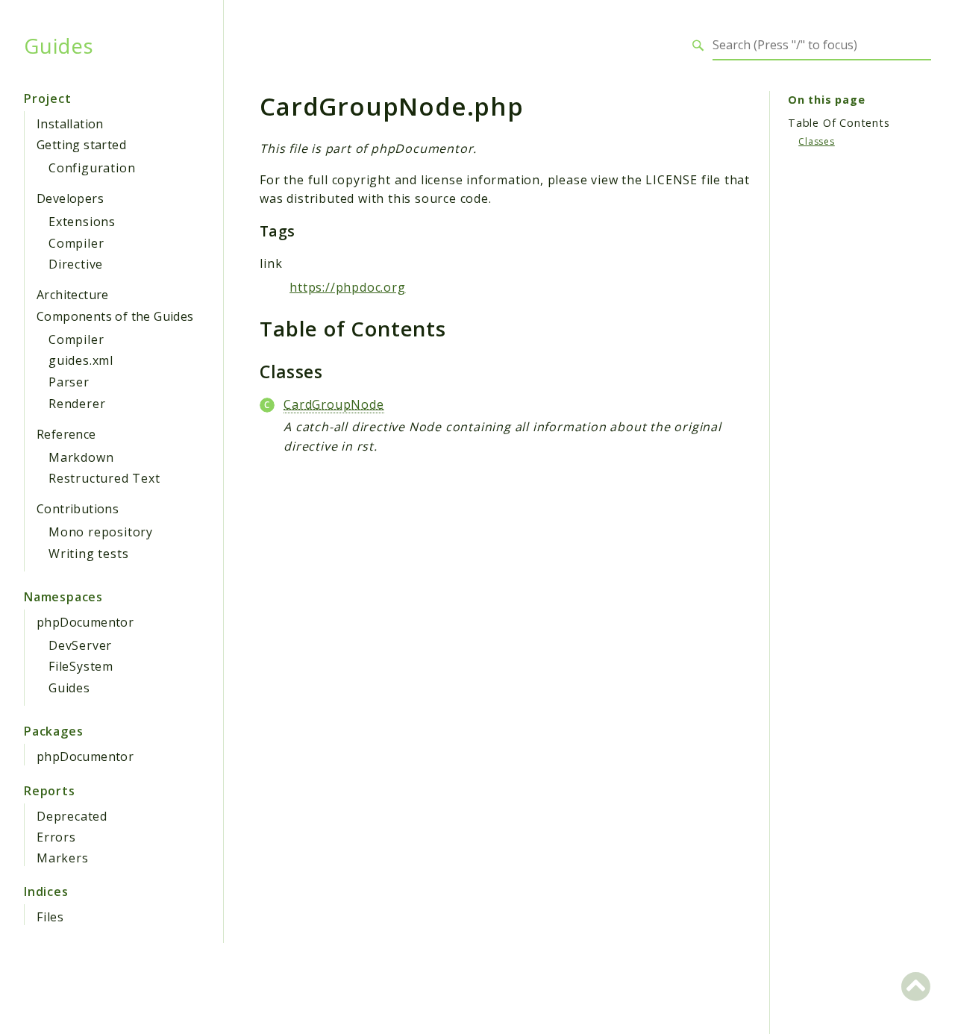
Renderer (76, 403)
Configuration (91, 168)
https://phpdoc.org (347, 287)
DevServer (80, 645)
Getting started (81, 145)
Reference (66, 434)
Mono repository (100, 532)
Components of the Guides (115, 316)
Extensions (82, 221)
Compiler (76, 243)
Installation (70, 124)
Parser (69, 382)
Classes (816, 141)
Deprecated (72, 816)
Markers (63, 858)
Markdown (80, 457)
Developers (70, 198)
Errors (56, 837)
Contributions (78, 509)
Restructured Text (104, 478)
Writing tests (88, 553)
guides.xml (80, 360)
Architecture (73, 294)
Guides (59, 45)
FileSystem (80, 666)
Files (50, 917)
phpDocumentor (85, 622)
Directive (75, 264)
